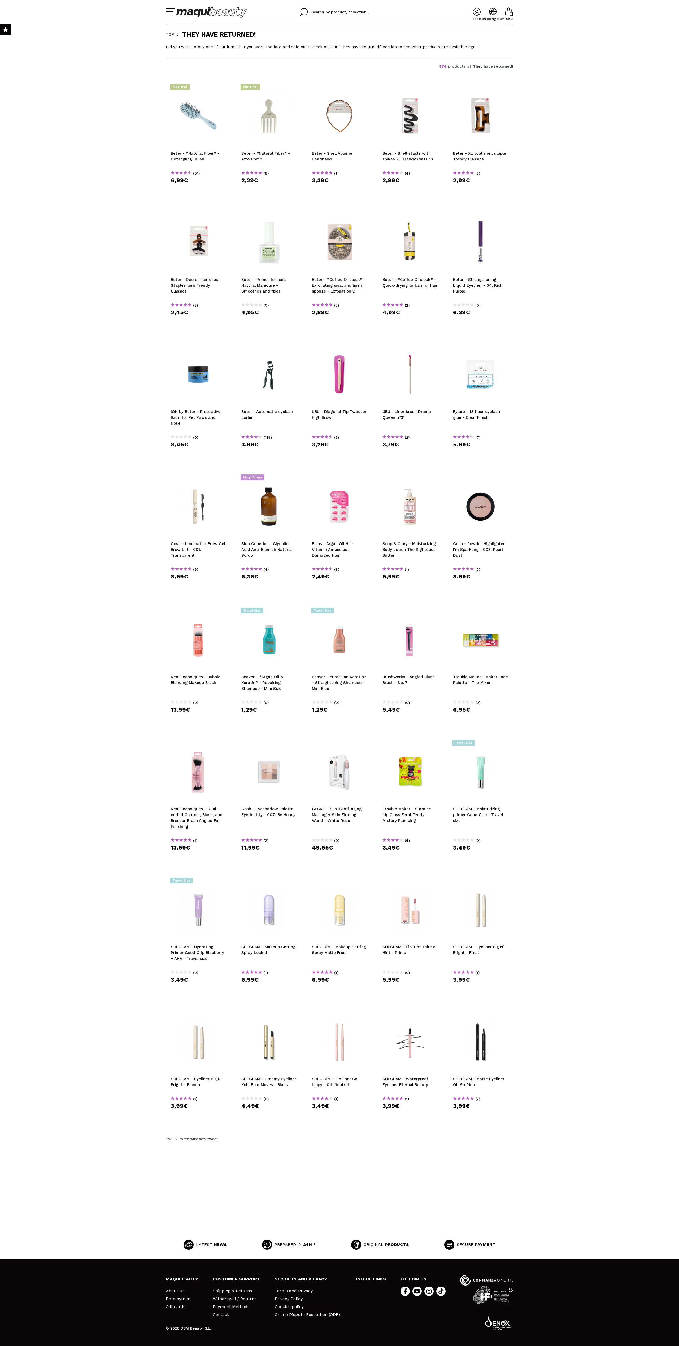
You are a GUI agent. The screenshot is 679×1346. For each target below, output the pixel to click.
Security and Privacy (301, 1279)
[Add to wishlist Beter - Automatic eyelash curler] (269, 347)
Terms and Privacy (294, 1291)
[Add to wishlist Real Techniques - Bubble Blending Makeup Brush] (198, 612)
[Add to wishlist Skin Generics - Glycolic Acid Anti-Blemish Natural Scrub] (269, 479)
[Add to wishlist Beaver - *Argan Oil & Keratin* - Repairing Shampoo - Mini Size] (269, 612)
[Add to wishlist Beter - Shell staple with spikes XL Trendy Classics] (410, 88)
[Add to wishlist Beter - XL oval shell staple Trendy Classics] (480, 88)
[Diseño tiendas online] (499, 1322)
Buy (198, 190)
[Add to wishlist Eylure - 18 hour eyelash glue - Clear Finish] (480, 347)
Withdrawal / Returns (234, 1299)
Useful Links (370, 1279)
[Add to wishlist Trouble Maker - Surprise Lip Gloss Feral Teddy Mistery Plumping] (410, 744)
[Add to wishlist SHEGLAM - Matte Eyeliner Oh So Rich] (480, 1014)
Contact (221, 1315)
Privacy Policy (289, 1299)
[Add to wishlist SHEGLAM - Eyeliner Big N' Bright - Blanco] (198, 1014)
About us (175, 1291)
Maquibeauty (182, 1279)
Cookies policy (289, 1307)
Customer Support (236, 1279)
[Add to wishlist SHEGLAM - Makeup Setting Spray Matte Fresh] (339, 882)
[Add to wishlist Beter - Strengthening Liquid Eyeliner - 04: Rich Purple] (480, 215)
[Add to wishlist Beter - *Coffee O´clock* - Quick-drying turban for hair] (410, 215)
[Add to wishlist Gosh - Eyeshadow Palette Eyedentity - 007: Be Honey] (269, 744)
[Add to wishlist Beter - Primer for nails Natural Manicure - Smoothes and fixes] (269, 215)
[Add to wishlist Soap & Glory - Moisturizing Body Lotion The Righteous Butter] (410, 479)
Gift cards (175, 1307)
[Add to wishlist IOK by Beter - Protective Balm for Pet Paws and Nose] (198, 347)
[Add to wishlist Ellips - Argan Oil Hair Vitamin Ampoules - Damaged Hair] (339, 479)
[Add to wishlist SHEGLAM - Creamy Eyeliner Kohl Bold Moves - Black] (269, 1014)
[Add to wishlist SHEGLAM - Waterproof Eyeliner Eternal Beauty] (410, 1014)
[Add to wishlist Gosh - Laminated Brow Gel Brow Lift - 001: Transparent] (198, 479)
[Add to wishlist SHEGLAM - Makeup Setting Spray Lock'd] (269, 882)
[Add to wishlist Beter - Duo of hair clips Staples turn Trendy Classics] (198, 215)
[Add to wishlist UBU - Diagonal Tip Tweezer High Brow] (339, 347)
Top (170, 34)
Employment (179, 1299)
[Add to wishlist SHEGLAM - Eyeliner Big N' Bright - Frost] (480, 882)
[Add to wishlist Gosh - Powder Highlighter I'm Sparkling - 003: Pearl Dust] (480, 479)
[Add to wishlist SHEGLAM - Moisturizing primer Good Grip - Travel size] (480, 744)
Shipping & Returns (232, 1291)
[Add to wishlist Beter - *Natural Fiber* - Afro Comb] (269, 88)
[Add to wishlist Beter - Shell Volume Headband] (339, 88)
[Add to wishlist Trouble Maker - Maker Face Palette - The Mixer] (480, 612)
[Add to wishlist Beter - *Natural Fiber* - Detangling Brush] (198, 88)
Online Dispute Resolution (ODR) (307, 1315)
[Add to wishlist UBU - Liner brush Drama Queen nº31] (410, 347)
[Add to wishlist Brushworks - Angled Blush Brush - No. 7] (410, 612)
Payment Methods (231, 1307)
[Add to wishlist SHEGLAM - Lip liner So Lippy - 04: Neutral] (339, 1014)
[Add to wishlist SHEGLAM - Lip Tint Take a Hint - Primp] (410, 882)
